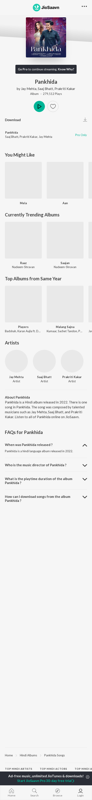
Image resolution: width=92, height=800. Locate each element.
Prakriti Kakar (64, 89)
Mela (23, 203)
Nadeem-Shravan (23, 267)
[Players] (23, 304)
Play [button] (39, 106)
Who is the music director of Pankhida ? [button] (35, 465)
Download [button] (13, 120)
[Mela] (23, 180)
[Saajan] (65, 240)
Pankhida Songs (54, 755)
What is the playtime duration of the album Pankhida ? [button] (38, 481)
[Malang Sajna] (65, 304)
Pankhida (11, 132)
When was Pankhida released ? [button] (28, 445)
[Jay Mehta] (16, 361)
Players (23, 327)
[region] (46, 755)
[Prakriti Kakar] (72, 361)
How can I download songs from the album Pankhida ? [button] (37, 499)
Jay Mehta (28, 89)
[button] (53, 106)
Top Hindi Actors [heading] (53, 768)
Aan (65, 203)
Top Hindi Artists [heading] (18, 768)
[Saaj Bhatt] (44, 361)
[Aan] (65, 180)
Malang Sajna (65, 327)
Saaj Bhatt (45, 89)
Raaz (23, 263)
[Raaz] (23, 240)
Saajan (65, 263)
